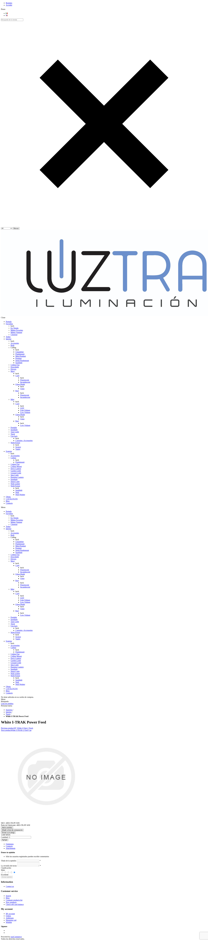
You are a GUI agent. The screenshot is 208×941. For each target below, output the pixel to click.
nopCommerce (16, 937)
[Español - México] (7, 13)
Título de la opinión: (8, 861)
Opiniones (10, 844)
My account (10, 914)
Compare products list (14, 900)
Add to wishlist (7, 827)
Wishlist (9, 922)
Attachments (10, 848)
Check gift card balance (15, 904)
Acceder (9, 5)
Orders (8, 916)
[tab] (106, 844)
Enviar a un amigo (8, 832)
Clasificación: (6, 868)
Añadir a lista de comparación (12, 830)
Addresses (10, 918)
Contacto (9, 846)
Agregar (4, 840)
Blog (8, 898)
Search (8, 896)
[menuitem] (106, 886)
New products (11, 902)
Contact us (10, 886)
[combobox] (12, 19)
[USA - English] (7, 15)
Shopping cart (11, 920)
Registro (9, 3)
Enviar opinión (7, 877)
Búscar (16, 228)
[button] (104, 226)
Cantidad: (4, 837)
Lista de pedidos (7, 704)
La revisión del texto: (9, 866)
